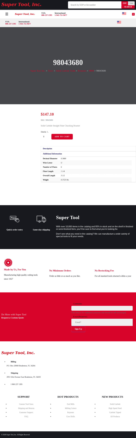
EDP (125, 3)
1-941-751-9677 (61, 15)
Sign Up (78, 329)
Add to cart (62, 137)
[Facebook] (102, 352)
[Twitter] (115, 352)
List (131, 3)
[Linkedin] (129, 352)
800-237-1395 (46, 15)
